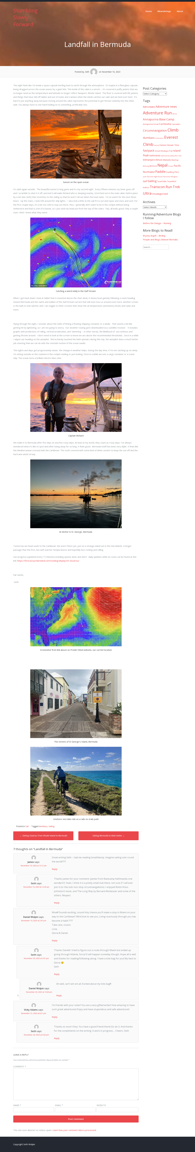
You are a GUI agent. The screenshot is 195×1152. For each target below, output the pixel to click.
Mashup (175, 160)
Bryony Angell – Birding (154, 235)
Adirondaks (149, 106)
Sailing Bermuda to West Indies (108, 835)
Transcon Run (161, 186)
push (144, 177)
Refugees (174, 177)
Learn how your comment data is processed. (74, 1130)
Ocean (170, 166)
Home (148, 11)
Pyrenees (166, 177)
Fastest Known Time (169, 145)
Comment (19, 1066)
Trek (176, 187)
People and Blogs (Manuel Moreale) (160, 239)
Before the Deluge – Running (157, 223)
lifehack (158, 159)
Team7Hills (162, 181)
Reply (54, 869)
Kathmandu (154, 155)
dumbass (43, 826)
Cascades (176, 124)
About (180, 11)
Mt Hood (153, 166)
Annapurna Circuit (150, 124)
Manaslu (167, 159)
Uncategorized (160, 193)
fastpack (148, 150)
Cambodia (165, 124)
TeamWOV (171, 181)
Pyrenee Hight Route (155, 177)
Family (156, 145)
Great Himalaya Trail (164, 151)
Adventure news (166, 107)
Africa (174, 114)
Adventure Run (157, 113)
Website (101, 1105)
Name (17, 1105)
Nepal (162, 165)
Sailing (51, 826)
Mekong (146, 166)
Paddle (160, 171)
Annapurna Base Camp (158, 119)
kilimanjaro (149, 159)
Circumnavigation (155, 130)
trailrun (146, 187)
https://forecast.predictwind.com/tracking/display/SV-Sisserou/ (48, 560)
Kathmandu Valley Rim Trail (171, 156)
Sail (27, 826)
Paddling (170, 172)
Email (59, 1105)
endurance (159, 138)
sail (145, 181)
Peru (176, 171)
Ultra (147, 193)
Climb (173, 130)
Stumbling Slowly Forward (25, 17)
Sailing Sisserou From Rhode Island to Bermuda (43, 835)
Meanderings (164, 11)
